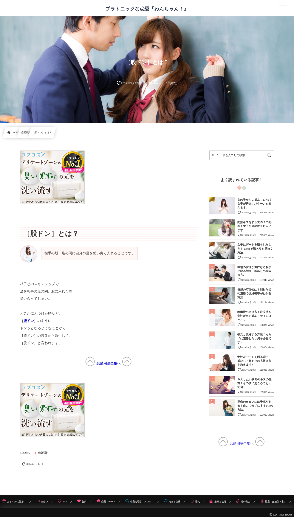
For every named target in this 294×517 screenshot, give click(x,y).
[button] (282, 6)
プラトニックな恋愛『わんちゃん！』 (147, 8)
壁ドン (28, 321)
